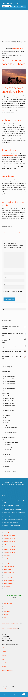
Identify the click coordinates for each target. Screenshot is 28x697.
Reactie (6, 251)
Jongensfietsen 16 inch (10, 381)
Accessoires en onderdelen (9, 437)
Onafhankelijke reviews (16, 43)
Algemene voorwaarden (7, 670)
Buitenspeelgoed (7, 413)
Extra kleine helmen (11, 459)
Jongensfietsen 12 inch (10, 376)
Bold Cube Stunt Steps (12, 432)
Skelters (7, 422)
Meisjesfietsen (6, 393)
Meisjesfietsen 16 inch (10, 400)
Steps (6, 425)
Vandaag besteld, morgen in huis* (10, 623)
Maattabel (6, 533)
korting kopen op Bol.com (17, 48)
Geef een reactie (5, 57)
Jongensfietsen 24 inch (10, 388)
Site (4, 284)
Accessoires (7, 439)
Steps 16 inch (9, 434)
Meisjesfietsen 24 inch (10, 408)
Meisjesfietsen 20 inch (10, 405)
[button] (22, 6)
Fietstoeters (9, 449)
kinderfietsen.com (21, 55)
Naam (5, 271)
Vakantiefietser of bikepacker (11, 522)
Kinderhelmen (10, 461)
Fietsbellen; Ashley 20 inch (12, 442)
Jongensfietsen (6, 374)
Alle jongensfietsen (8, 558)
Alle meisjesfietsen (8, 589)
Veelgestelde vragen (7, 648)
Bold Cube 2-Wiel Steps (12, 430)
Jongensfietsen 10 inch (9, 535)
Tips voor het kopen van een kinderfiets (20, 232)
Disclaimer (4, 666)
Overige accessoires (11, 452)
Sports (4, 474)
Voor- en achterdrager (11, 471)
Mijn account (5, 674)
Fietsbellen (9, 444)
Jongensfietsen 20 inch (10, 386)
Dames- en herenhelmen (12, 456)
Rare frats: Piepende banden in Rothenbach (14, 517)
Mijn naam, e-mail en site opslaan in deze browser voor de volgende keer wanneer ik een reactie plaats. (13, 293)
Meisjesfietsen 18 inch (10, 403)
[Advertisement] (14, 25)
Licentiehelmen (10, 464)
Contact (4, 677)
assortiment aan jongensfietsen (10, 155)
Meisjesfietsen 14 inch (10, 398)
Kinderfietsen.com (10, 3)
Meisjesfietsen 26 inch (10, 410)
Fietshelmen (7, 454)
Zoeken (14, 694)
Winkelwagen (21, 693)
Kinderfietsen (10, 51)
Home (4, 51)
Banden (8, 469)
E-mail (6, 277)
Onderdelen (7, 466)
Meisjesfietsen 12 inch (10, 395)
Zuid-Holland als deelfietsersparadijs (13, 519)
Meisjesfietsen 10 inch (9, 566)
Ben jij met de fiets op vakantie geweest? (14, 505)
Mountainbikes (6, 371)
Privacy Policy (5, 662)
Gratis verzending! (6, 41)
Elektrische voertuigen (10, 417)
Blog (3, 659)
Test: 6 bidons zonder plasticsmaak (12, 525)
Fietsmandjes (10, 447)
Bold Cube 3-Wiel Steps (12, 427)
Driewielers (7, 415)
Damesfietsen (7, 586)
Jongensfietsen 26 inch (10, 391)
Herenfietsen (7, 555)
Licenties (4, 655)
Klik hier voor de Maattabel (8, 315)
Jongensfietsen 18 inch (10, 383)
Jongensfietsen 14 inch (10, 378)
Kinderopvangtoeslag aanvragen (10, 628)
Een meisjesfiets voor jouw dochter (8, 232)
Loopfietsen (7, 420)
